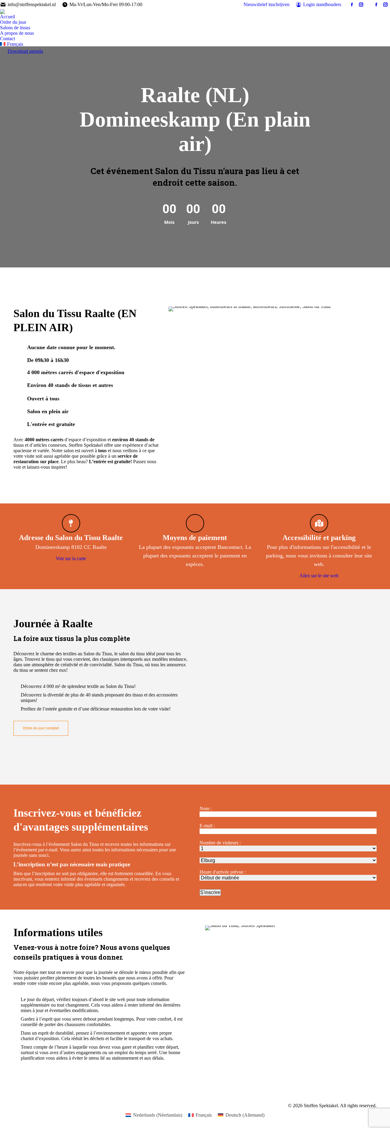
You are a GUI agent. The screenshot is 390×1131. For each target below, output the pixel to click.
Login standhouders (322, 4)
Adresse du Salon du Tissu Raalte (71, 538)
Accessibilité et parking (319, 538)
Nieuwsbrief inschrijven (266, 4)
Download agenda (25, 51)
